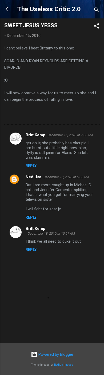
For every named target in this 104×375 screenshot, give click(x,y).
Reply (31, 166)
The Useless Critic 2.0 (49, 9)
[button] (96, 27)
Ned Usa (33, 177)
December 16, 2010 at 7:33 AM (70, 135)
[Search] (96, 11)
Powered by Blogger (55, 354)
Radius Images (63, 364)
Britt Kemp (35, 135)
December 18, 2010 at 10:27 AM (51, 233)
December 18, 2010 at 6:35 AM (66, 177)
